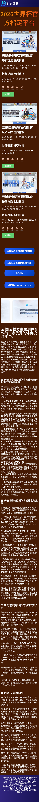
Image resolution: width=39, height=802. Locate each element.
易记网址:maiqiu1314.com (19, 285)
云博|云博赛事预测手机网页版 (19, 251)
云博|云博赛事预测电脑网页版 (19, 263)
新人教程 (19, 273)
